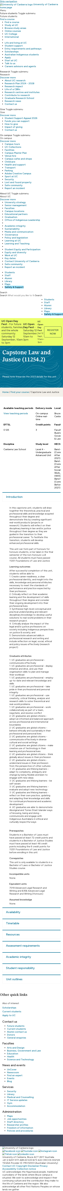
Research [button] (5, 71)
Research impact (14, 86)
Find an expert (14, 1075)
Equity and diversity (15, 252)
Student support (14, 45)
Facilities (9, 150)
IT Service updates (17, 1100)
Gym (9, 1103)
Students (10, 272)
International (12, 36)
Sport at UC (11, 176)
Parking (9, 170)
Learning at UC (13, 240)
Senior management (16, 205)
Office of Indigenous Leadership (22, 220)
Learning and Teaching (17, 243)
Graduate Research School (19, 98)
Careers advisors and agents (20, 66)
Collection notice (26, 1168)
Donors (11, 1034)
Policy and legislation (16, 237)
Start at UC (11, 60)
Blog (9, 1081)
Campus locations (14, 211)
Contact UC (9, 1166)
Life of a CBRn (12, 89)
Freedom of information (20, 1127)
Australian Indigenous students (22, 54)
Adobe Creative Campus (18, 173)
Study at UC (11, 25)
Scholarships (12, 51)
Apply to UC (9, 1015)
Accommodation (16, 1106)
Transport (10, 167)
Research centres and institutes (22, 92)
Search (3, 295)
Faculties (10, 208)
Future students (15, 1026)
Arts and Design (15, 1047)
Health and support (15, 164)
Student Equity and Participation (22, 249)
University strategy (15, 202)
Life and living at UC (16, 42)
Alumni (8, 278)
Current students (11, 1011)
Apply (8, 57)
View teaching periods (16, 413)
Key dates (10, 258)
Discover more (8, 77)
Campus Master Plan (16, 152)
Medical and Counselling (20, 1097)
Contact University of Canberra (22, 261)
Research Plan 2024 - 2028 (19, 83)
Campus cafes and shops (18, 158)
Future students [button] (8, 13)
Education (12, 1053)
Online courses (13, 31)
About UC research (15, 80)
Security (9, 179)
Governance (11, 234)
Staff (8, 275)
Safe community (14, 185)
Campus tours (12, 144)
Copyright (21, 1166)
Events (10, 1078)
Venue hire (10, 155)
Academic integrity (15, 225)
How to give (11, 124)
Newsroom (13, 1072)
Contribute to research (17, 95)
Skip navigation (8, 1)
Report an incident (15, 188)
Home (5, 392)
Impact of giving (13, 127)
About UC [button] (5, 193)
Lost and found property (18, 182)
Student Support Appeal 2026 (21, 118)
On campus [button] (6, 135)
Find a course (7, 19)
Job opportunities (17, 1119)
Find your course (20, 392)
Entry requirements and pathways (23, 48)
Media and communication (19, 231)
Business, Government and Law (24, 1050)
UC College (11, 34)
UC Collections (13, 147)
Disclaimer (33, 1166)
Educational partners (16, 214)
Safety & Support (14, 287)
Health (10, 1056)
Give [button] (2, 109)
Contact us (11, 104)
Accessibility (9, 1168)
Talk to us (10, 63)
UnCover (12, 1069)
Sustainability (12, 228)
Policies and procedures (20, 1130)
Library (8, 281)
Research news (13, 101)
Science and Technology (20, 1059)
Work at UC (11, 255)
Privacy (44, 1166)
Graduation (11, 217)
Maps (7, 284)
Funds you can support (17, 121)
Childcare (10, 161)
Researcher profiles (17, 1124)
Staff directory (15, 1121)
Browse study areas (15, 28)
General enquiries (16, 1037)
